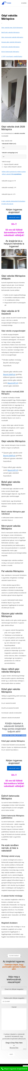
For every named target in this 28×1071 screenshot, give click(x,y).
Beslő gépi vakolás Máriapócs (10, 32)
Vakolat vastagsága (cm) (10, 152)
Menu (25, 3)
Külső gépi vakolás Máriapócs (10, 47)
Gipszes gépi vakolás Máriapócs (11, 42)
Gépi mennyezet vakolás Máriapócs (12, 37)
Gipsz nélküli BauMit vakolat (12, 167)
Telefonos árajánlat (14, 955)
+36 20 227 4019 (14, 217)
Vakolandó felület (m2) (9, 143)
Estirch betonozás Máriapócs (10, 51)
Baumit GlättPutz (9, 374)
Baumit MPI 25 (13, 383)
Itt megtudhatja (16, 174)
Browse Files (14, 1048)
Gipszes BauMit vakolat (11, 164)
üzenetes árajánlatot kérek (14, 735)
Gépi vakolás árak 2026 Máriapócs (12, 27)
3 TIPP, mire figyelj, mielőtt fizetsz (11, 56)
